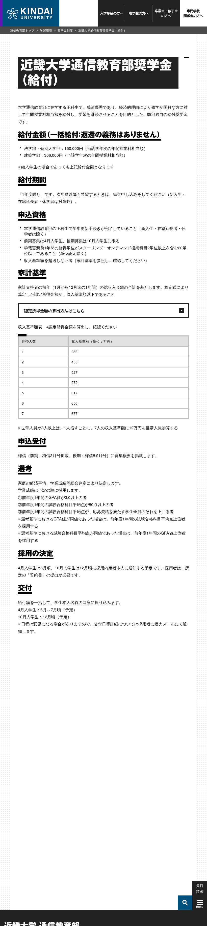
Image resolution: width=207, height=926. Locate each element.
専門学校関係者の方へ (193, 13)
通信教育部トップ (22, 30)
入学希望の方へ (111, 13)
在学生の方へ (139, 13)
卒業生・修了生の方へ (166, 13)
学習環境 (46, 30)
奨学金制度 (65, 30)
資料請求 (199, 888)
